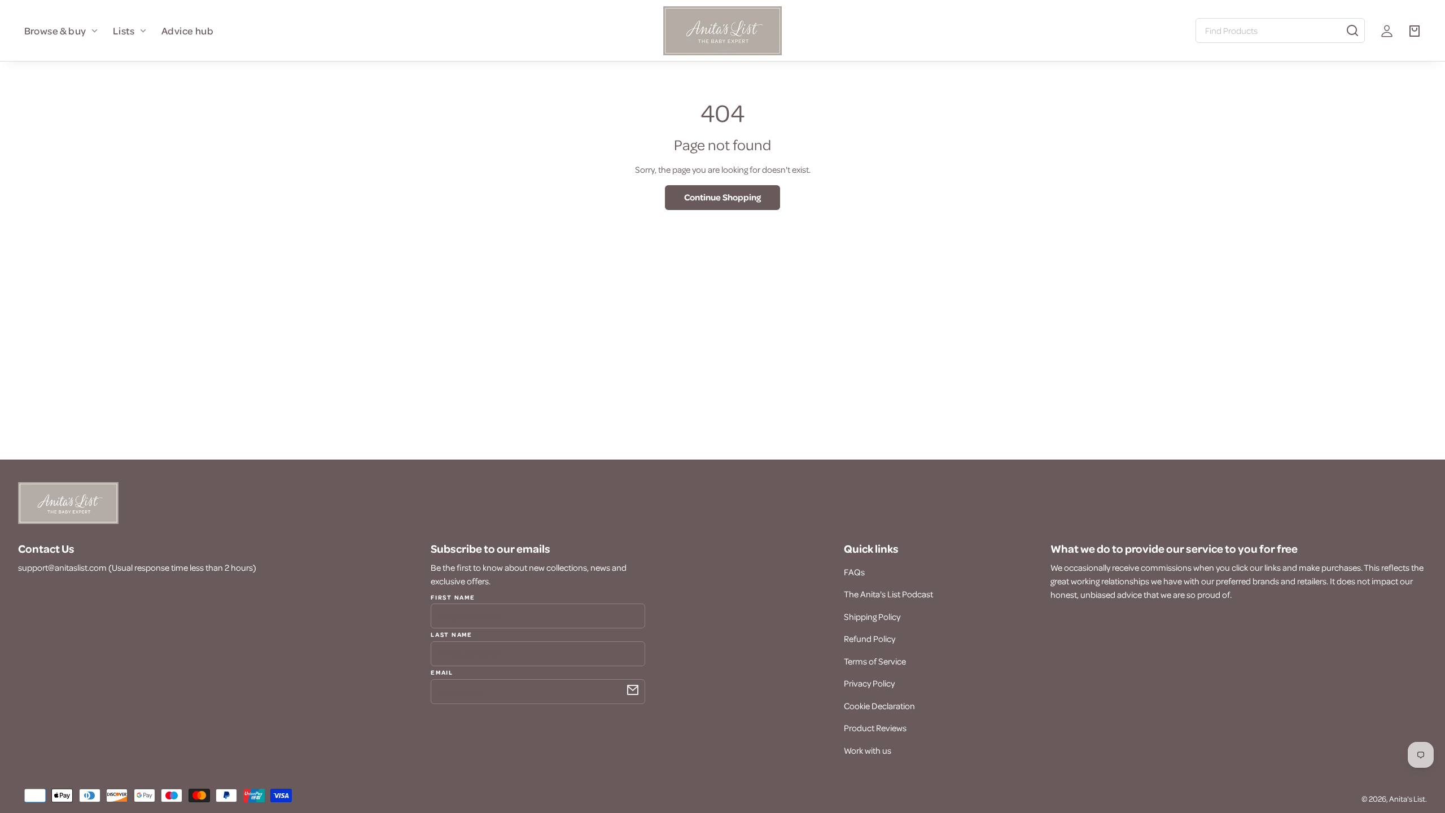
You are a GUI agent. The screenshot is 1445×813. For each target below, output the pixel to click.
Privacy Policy (869, 683)
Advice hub (187, 30)
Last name (451, 634)
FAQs (854, 572)
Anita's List (1407, 798)
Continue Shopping (722, 197)
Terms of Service (875, 661)
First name (453, 597)
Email (442, 672)
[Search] (1352, 30)
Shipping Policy (872, 616)
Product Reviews (875, 727)
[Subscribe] (632, 690)
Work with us (867, 750)
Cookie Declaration (879, 705)
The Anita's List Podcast (888, 594)
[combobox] (1280, 30)
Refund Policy (869, 638)
